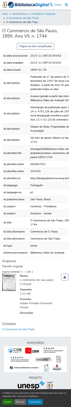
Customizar (35, 401)
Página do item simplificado (35, 46)
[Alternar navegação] (66, 5)
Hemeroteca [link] (19, 14)
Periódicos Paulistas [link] (43, 14)
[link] (64, 277)
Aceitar (7, 401)
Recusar (20, 401)
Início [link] (5, 14)
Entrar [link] (58, 5)
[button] (28, 4)
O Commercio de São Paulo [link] (22, 18)
